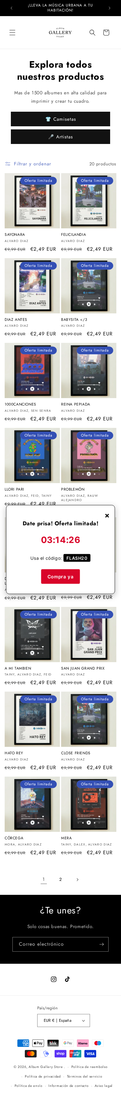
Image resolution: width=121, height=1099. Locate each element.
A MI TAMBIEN (18, 668)
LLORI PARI (14, 489)
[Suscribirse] (101, 944)
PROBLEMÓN (72, 489)
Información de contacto (68, 1085)
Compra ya (60, 576)
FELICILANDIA (73, 234)
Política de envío (29, 1085)
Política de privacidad (42, 1076)
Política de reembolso (89, 1066)
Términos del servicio (84, 1076)
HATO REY (14, 753)
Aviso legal (104, 1085)
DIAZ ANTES (16, 319)
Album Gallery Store (46, 1066)
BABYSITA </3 (74, 319)
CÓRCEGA (14, 838)
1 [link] (44, 879)
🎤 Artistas (60, 136)
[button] (12, 32)
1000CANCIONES (20, 404)
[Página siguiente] (77, 879)
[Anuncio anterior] (11, 8)
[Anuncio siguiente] (109, 8)
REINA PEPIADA (75, 404)
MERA (66, 838)
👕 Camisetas (60, 119)
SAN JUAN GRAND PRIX (83, 668)
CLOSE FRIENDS (76, 753)
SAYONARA (15, 234)
